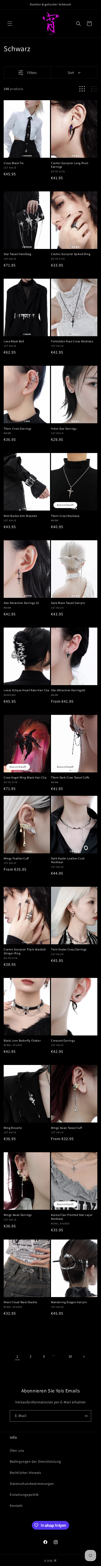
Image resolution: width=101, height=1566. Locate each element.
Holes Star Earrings (63, 428)
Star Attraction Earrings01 (68, 690)
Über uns (17, 1450)
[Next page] (83, 1356)
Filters (32, 72)
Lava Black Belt (14, 341)
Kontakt (16, 1505)
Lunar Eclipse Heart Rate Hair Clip (26, 690)
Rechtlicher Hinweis (25, 1472)
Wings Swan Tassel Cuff (66, 1128)
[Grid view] (82, 89)
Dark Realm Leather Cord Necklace (68, 860)
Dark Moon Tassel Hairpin (68, 603)
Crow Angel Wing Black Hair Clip (25, 777)
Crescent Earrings (63, 1040)
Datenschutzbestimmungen (32, 1483)
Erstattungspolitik (24, 1494)
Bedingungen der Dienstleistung (35, 1461)
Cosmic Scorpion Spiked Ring (70, 254)
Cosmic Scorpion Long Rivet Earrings (69, 165)
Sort (71, 72)
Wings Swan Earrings (18, 1215)
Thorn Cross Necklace (65, 516)
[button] (9, 23)
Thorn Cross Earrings (17, 428)
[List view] (94, 89)
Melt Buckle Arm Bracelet (20, 516)
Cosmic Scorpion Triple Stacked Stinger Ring (25, 951)
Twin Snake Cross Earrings (69, 949)
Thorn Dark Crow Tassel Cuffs (70, 777)
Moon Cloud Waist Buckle (20, 1302)
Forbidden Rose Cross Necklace (72, 341)
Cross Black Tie (14, 163)
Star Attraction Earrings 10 (21, 603)
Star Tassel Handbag (17, 254)
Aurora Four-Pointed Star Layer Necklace (72, 1217)
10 (70, 1356)
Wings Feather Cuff (16, 858)
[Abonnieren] (85, 1416)
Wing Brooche (13, 1128)
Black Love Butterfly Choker (22, 1040)
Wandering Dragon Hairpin (69, 1302)
